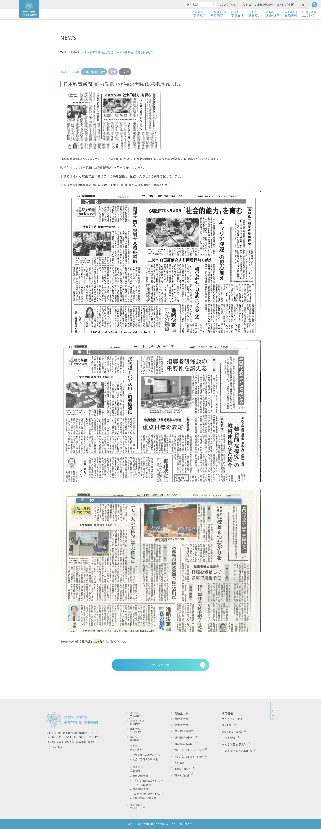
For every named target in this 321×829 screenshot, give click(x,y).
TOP (63, 52)
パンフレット (228, 4)
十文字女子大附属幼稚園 (237, 750)
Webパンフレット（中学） (189, 750)
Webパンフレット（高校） (189, 756)
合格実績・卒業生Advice (146, 755)
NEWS (75, 52)
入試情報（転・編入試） (145, 798)
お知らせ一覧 (160, 665)
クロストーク (137, 807)
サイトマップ (229, 725)
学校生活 (237, 14)
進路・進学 (273, 14)
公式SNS (309, 14)
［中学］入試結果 (141, 784)
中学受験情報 (140, 776)
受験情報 (291, 14)
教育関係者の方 (184, 731)
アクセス (245, 4)
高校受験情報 (140, 789)
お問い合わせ (264, 4)
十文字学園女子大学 (235, 744)
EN (302, 4)
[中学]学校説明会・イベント (147, 780)
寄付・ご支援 (285, 4)
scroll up (273, 715)
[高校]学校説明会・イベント (147, 793)
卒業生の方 (181, 725)
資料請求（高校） (184, 743)
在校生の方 (181, 719)
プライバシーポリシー (234, 719)
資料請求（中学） (184, 737)
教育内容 (218, 14)
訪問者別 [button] (192, 4)
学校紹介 (199, 14)
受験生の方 (181, 713)
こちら (98, 641)
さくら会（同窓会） (233, 731)
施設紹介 (254, 14)
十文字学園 (229, 737)
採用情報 (227, 713)
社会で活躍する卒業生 (145, 759)
